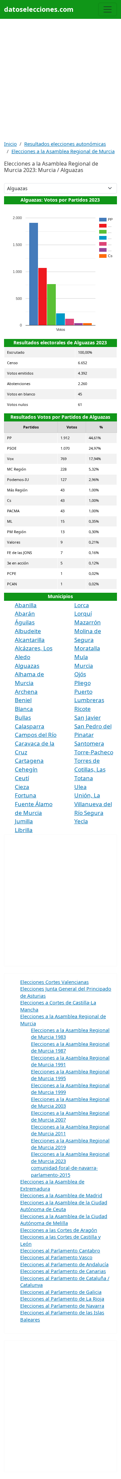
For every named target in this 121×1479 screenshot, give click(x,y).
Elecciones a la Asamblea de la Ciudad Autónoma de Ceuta (63, 1205)
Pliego (82, 683)
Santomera (89, 743)
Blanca (24, 709)
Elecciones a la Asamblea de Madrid (61, 1195)
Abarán (25, 613)
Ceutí (22, 778)
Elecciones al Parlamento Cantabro (60, 1250)
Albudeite (28, 631)
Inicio (10, 143)
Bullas (23, 717)
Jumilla (24, 821)
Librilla (24, 830)
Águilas (25, 622)
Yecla (81, 821)
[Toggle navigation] (107, 9)
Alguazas (27, 665)
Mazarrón (87, 622)
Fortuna (25, 795)
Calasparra (29, 726)
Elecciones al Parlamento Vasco (56, 1257)
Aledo (22, 657)
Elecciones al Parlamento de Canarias (63, 1271)
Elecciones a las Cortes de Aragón (58, 1230)
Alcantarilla (30, 640)
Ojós (80, 674)
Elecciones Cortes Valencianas (54, 981)
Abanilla (26, 605)
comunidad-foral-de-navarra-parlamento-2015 (64, 1171)
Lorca (81, 605)
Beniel (23, 700)
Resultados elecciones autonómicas (65, 143)
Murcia (83, 665)
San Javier (87, 717)
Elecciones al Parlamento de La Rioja (62, 1298)
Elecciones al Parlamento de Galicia (61, 1291)
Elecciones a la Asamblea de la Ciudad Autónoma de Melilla (63, 1219)
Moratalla (87, 648)
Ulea (80, 787)
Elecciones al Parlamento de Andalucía (64, 1264)
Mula (81, 657)
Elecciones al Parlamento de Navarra (62, 1305)
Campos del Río (35, 734)
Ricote (82, 709)
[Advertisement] (60, 79)
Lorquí (83, 613)
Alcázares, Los (33, 648)
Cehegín (26, 769)
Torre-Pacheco (93, 752)
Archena (26, 691)
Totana (83, 778)
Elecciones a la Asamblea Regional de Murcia (63, 151)
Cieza (22, 787)
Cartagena (29, 760)
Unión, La (87, 795)
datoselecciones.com (39, 9)
